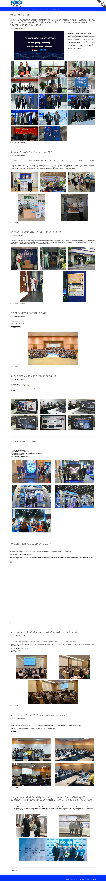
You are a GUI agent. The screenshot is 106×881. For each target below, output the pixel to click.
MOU (16, 142)
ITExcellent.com (15, 731)
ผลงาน (27, 9)
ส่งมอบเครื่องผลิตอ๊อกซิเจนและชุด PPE (31, 152)
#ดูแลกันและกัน (26, 243)
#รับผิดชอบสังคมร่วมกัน (46, 243)
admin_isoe (23, 28)
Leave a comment (21, 142)
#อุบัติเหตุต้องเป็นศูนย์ (15, 651)
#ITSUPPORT (14, 392)
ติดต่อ (47, 9)
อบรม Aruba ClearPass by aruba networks (33, 375)
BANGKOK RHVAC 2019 (23, 441)
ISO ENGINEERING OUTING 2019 (28, 313)
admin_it (23, 155)
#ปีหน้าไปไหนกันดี (15, 328)
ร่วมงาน (41, 9)
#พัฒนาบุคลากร (14, 730)
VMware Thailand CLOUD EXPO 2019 (30, 543)
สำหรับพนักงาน (55, 9)
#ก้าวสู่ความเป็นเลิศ (15, 650)
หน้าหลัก (14, 9)
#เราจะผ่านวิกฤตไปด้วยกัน (35, 243)
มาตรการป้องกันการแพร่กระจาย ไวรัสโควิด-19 (35, 232)
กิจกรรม (34, 9)
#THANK (13, 390)
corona (23, 303)
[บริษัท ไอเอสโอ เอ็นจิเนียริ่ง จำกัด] (16, 3)
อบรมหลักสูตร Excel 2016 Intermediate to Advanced (38, 715)
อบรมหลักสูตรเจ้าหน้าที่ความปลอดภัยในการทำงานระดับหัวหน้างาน (46, 632)
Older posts (13, 870)
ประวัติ (20, 9)
